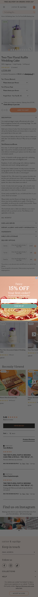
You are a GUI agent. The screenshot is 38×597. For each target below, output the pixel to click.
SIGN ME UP (19, 306)
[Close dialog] (36, 278)
